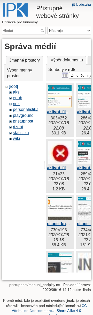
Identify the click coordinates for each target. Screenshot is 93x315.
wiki (16, 138)
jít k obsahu (81, 4)
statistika (21, 133)
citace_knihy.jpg (63, 223)
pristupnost (23, 121)
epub (17, 98)
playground (23, 115)
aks (16, 92)
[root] (13, 86)
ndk (16, 104)
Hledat (43, 30)
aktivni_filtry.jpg (62, 112)
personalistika (25, 109)
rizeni (18, 127)
